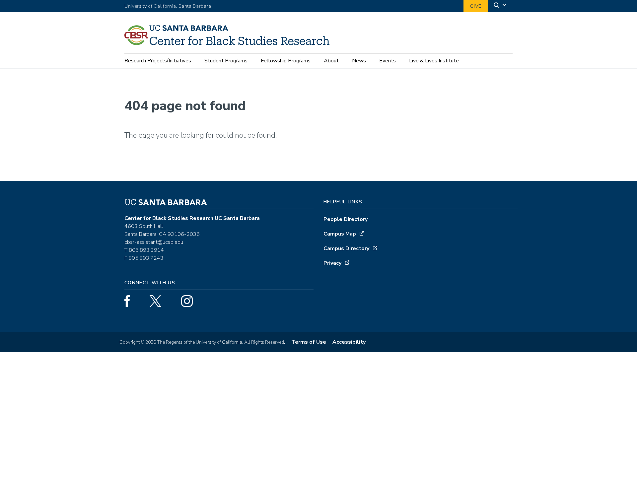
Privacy (332, 263)
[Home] (229, 42)
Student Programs (226, 60)
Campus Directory (346, 248)
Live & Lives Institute (434, 60)
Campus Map (339, 234)
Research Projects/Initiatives (157, 60)
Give (475, 6)
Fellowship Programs (286, 60)
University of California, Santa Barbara (167, 6)
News (359, 60)
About (331, 60)
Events (387, 60)
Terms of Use (308, 342)
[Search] (500, 6)
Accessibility (349, 342)
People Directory (345, 219)
